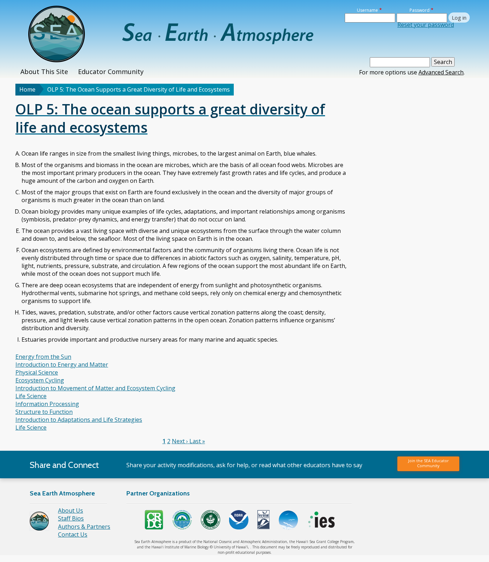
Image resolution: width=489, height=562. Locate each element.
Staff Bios (71, 518)
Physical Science (36, 372)
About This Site (44, 71)
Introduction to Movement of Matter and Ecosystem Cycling (95, 388)
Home (27, 89)
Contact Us (72, 534)
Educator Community (111, 71)
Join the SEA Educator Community (428, 463)
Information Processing (47, 404)
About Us (70, 510)
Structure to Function (44, 412)
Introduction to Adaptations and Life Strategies (78, 420)
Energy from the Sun (43, 357)
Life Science (31, 396)
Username (367, 10)
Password (420, 10)
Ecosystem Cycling (39, 380)
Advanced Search (441, 72)
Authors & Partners (84, 527)
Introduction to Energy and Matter (61, 364)
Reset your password (425, 25)
